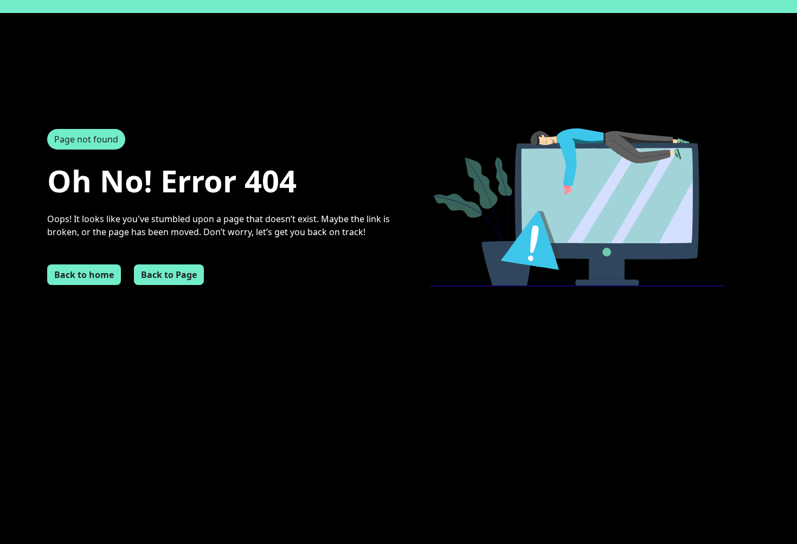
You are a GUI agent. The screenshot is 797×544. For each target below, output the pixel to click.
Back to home (84, 275)
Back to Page (169, 275)
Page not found (86, 139)
